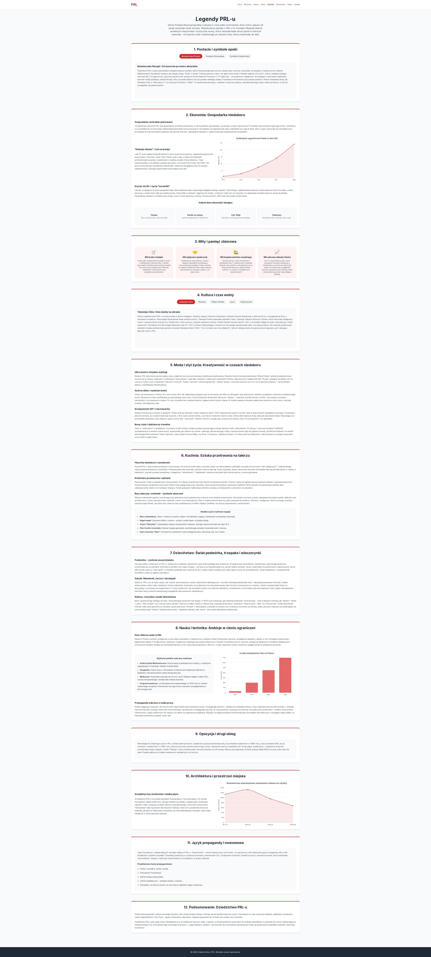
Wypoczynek (246, 302)
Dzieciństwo (280, 4)
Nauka (289, 4)
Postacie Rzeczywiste (215, 56)
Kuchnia (270, 4)
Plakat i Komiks (217, 302)
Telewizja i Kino (186, 302)
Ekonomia (247, 4)
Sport (232, 302)
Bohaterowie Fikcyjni (191, 56)
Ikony (240, 4)
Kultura (256, 4)
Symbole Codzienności (239, 56)
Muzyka (202, 302)
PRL (134, 4)
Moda (263, 4)
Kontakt (297, 4)
